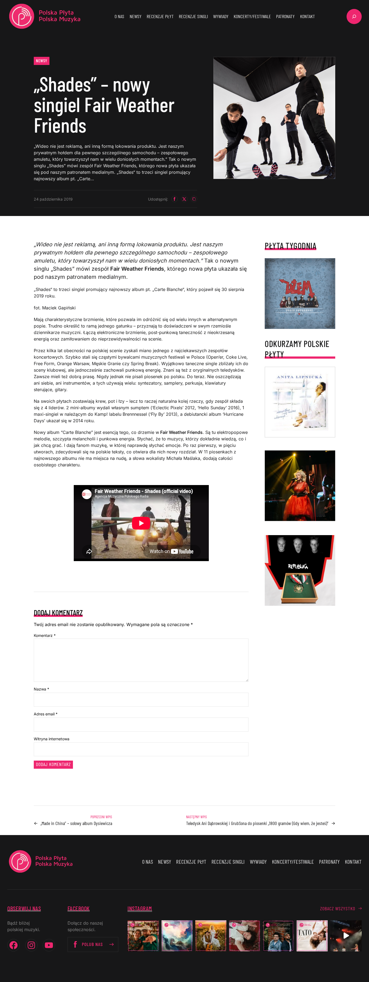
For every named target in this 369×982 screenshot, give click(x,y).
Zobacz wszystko (337, 908)
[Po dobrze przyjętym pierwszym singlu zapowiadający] (143, 935)
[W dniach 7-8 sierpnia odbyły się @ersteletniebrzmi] (345, 935)
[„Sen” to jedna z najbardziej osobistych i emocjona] (177, 935)
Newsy (41, 60)
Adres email (46, 714)
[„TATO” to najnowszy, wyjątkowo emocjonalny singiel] (312, 935)
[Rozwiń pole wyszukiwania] (354, 16)
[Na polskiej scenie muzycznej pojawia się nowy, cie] (244, 935)
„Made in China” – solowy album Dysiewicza (76, 823)
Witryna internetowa (51, 738)
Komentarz (45, 635)
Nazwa (41, 689)
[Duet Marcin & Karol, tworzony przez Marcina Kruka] (278, 935)
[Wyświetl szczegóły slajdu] (300, 485)
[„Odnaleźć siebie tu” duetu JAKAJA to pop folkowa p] (210, 935)
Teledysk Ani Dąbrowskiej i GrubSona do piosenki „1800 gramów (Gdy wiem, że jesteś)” (257, 823)
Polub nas (92, 944)
